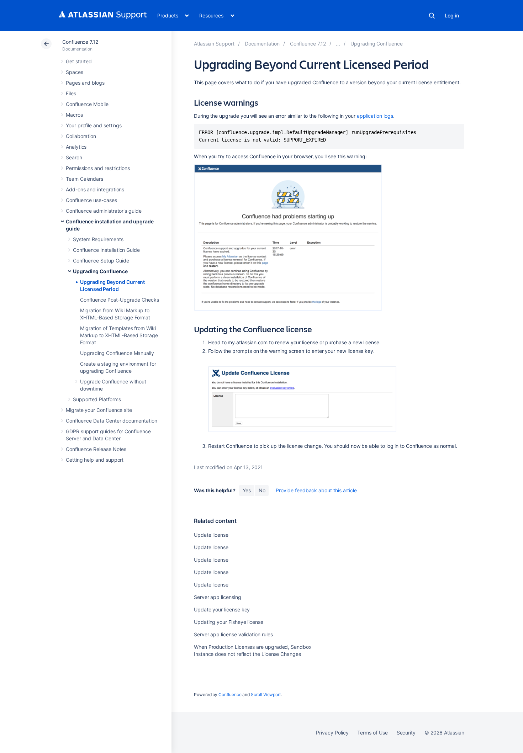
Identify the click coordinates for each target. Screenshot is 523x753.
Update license (211, 535)
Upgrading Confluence (100, 271)
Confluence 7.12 (80, 42)
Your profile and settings (94, 125)
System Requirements (98, 239)
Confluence (229, 694)
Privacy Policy (332, 733)
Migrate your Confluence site (99, 410)
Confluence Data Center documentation (111, 421)
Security (406, 733)
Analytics (76, 147)
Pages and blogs (85, 83)
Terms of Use (372, 733)
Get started (79, 61)
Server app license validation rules (233, 634)
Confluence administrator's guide (104, 211)
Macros (74, 115)
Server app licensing (217, 597)
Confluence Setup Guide (101, 261)
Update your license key (222, 609)
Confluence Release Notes (96, 449)
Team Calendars (84, 179)
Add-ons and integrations (95, 189)
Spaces (74, 72)
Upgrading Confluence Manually (117, 353)
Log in (452, 15)
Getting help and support (94, 460)
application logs (375, 116)
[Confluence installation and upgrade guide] (338, 44)
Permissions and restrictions (98, 168)
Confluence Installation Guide (106, 250)
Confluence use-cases (91, 200)
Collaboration (81, 136)
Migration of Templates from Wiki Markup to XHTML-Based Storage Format (119, 335)
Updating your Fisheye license (228, 622)
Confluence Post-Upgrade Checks (119, 300)
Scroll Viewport (266, 694)
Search (432, 15)
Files (71, 93)
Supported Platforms (97, 399)
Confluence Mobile (87, 104)
